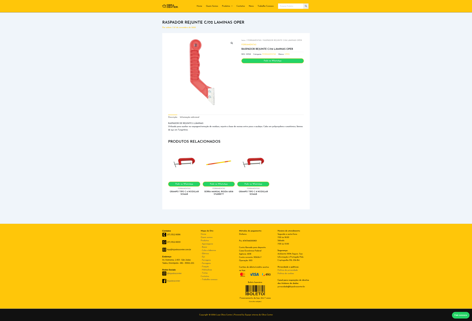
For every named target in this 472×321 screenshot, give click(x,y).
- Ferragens (206, 260)
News (251, 6)
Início (243, 40)
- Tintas (204, 273)
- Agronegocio (207, 244)
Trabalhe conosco (209, 280)
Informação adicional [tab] (189, 117)
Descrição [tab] (172, 117)
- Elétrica (205, 254)
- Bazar (204, 247)
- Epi (203, 257)
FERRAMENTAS (254, 40)
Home (199, 6)
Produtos (226, 6)
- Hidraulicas (206, 270)
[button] (231, 6)
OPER (287, 54)
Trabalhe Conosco (266, 6)
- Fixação (205, 267)
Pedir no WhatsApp (272, 61)
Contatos (240, 6)
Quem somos (207, 237)
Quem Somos (212, 6)
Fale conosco (460, 315)
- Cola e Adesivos (208, 250)
